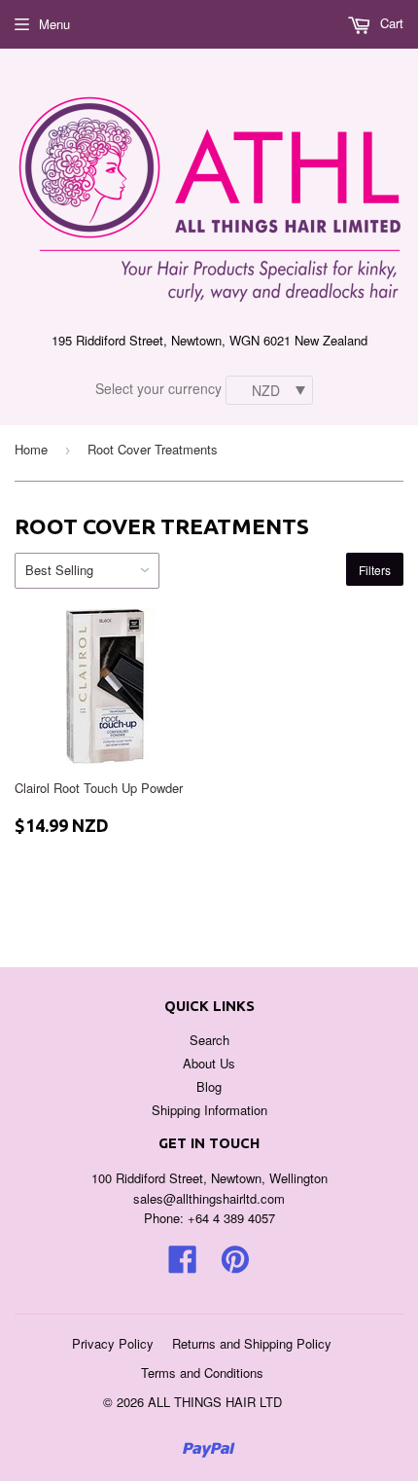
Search (209, 1039)
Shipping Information (209, 1110)
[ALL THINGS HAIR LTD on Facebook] (182, 1265)
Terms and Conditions (202, 1372)
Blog (209, 1086)
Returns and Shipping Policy (251, 1343)
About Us (209, 1063)
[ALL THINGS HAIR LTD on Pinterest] (235, 1265)
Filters (375, 569)
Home (31, 449)
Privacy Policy (113, 1343)
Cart (389, 23)
